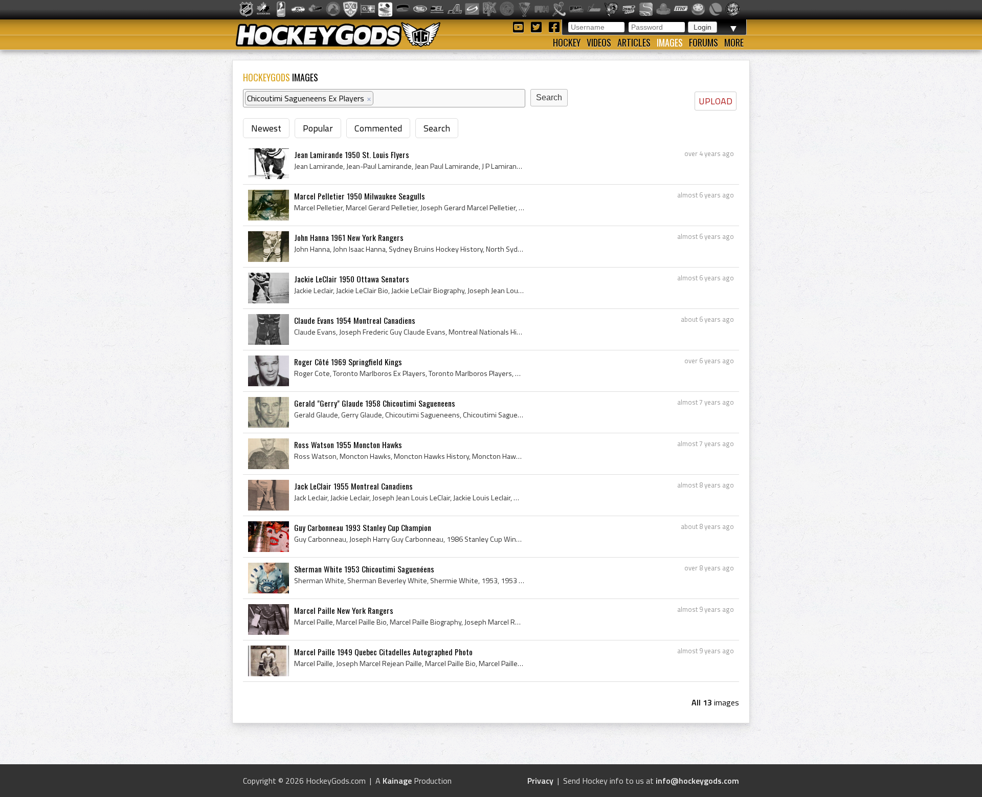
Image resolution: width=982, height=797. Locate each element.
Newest (266, 128)
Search (436, 128)
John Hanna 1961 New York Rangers (349, 237)
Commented (378, 128)
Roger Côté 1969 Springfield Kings (348, 362)
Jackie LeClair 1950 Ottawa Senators (351, 279)
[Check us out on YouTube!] (520, 26)
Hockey (567, 42)
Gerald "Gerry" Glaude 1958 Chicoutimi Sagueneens (374, 403)
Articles (634, 42)
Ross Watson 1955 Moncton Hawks (348, 444)
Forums (703, 42)
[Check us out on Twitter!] (538, 26)
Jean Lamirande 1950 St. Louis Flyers (351, 154)
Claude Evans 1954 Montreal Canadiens (354, 320)
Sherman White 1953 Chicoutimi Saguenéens (364, 569)
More (734, 42)
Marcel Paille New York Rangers (343, 610)
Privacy (540, 780)
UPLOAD (715, 101)
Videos (599, 42)
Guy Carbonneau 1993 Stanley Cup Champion (362, 527)
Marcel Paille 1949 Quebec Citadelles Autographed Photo (383, 652)
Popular (318, 128)
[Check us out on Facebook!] (554, 26)
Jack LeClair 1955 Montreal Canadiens (353, 486)
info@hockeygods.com (697, 780)
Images (670, 42)
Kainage (397, 780)
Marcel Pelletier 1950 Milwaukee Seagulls (359, 196)
